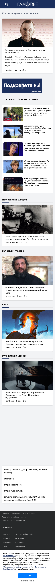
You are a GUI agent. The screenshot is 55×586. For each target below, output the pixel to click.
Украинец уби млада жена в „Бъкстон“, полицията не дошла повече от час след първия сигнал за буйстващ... (37, 111)
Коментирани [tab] (27, 99)
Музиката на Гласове (14, 355)
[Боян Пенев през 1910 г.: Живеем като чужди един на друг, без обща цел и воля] (27, 219)
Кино (5, 304)
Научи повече (27, 580)
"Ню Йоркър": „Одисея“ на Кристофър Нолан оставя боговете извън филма (24, 342)
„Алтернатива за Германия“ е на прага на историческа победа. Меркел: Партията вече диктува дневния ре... (36, 164)
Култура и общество (24, 534)
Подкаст (6, 538)
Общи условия (29, 513)
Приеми (27, 575)
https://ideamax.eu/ (13, 484)
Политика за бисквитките (13, 520)
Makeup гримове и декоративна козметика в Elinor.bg (26, 471)
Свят (5, 546)
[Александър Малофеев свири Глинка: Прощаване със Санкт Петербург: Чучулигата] (27, 375)
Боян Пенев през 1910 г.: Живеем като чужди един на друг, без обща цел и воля (26, 237)
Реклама (5, 513)
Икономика (19, 538)
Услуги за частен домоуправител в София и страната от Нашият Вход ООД (24, 498)
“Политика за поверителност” (17, 567)
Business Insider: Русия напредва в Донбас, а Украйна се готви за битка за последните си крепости (37, 129)
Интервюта (20, 542)
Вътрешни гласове (13, 250)
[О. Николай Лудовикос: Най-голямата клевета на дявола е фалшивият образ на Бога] (27, 270)
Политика (7, 542)
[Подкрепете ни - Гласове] (22, 86)
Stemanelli (9, 478)
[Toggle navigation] (49, 4)
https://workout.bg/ (13, 490)
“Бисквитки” (9, 555)
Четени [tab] (9, 99)
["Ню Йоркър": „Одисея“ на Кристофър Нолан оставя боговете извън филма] (27, 324)
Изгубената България (15, 199)
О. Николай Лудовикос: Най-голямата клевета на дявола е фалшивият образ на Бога (26, 290)
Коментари (20, 546)
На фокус (6, 534)
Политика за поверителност (14, 517)
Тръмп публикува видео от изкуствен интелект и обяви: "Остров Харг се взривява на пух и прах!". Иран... (36, 181)
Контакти (16, 513)
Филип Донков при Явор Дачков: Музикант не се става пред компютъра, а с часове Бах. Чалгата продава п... (37, 146)
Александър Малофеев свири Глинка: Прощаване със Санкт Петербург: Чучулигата (24, 395)
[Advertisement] (27, 435)
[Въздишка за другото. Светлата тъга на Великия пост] (27, 33)
